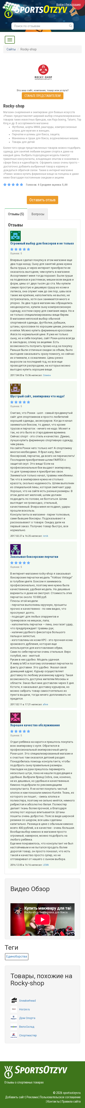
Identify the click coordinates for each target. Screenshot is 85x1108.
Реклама (32, 1097)
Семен (47, 375)
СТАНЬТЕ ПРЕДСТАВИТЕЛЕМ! (42, 95)
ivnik (45, 536)
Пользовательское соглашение (60, 1097)
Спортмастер (28, 1035)
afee (45, 704)
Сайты (11, 49)
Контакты (53, 1101)
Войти (60, 4)
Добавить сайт (15, 1097)
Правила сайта (71, 1101)
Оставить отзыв (42, 200)
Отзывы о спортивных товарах (24, 1082)
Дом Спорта (27, 1018)
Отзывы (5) (16, 214)
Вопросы (38, 214)
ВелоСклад (26, 1026)
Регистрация (73, 4)
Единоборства (16, 956)
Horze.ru (24, 1009)
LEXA (46, 865)
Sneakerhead (27, 1000)
